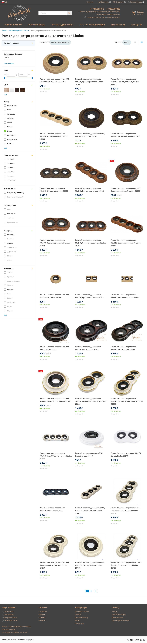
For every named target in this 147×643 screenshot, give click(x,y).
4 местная (10, 172)
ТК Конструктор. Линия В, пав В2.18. (108, 14)
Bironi (9, 110)
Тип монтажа (10, 189)
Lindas (7, 57)
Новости (90, 2)
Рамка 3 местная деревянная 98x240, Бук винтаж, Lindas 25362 (54, 189)
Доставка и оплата (82, 612)
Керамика (10, 234)
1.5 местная (11, 180)
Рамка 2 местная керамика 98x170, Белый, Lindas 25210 (126, 454)
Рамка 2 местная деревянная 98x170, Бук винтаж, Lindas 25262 (125, 135)
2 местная (10, 163)
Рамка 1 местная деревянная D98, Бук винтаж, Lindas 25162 (90, 135)
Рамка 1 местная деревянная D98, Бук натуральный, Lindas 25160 (54, 80)
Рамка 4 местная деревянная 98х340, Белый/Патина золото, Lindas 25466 (56, 456)
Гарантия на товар (81, 617)
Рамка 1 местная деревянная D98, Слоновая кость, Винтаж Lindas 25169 (90, 565)
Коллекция (9, 269)
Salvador (10, 118)
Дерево (10, 243)
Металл (10, 256)
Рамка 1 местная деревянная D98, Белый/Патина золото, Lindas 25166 (55, 400)
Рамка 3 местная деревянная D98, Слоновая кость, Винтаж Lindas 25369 (125, 510)
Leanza (9, 127)
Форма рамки (10, 205)
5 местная (10, 176)
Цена (6, 70)
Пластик (10, 239)
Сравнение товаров (119, 615)
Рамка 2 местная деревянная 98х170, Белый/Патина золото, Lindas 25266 (91, 401)
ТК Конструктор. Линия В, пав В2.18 (14, 632)
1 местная (10, 159)
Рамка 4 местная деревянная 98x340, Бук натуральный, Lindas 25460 (53, 136)
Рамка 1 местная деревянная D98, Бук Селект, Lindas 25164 (54, 296)
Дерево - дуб (11, 251)
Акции (77, 620)
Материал (8, 231)
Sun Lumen (11, 114)
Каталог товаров (11, 43)
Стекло (9, 260)
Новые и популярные (59, 42)
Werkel (9, 122)
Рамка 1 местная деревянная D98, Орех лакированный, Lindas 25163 (125, 189)
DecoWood (11, 135)
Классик (10, 289)
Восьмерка (11, 214)
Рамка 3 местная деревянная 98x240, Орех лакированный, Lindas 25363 (90, 243)
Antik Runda (11, 302)
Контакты (41, 620)
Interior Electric (12, 139)
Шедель (10, 311)
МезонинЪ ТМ (12, 105)
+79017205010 (97, 9)
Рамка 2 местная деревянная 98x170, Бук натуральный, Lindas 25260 (89, 82)
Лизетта (10, 285)
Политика (41, 617)
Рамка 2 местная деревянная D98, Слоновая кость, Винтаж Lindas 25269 (54, 565)
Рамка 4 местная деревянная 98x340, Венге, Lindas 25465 (52, 509)
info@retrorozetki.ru (113, 17)
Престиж (10, 277)
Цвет (6, 85)
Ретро (9, 306)
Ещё (5, 94)
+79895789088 (113, 9)
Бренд (6, 102)
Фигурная (10, 218)
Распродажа (79, 623)
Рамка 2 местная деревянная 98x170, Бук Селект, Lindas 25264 (89, 296)
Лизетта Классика (13, 281)
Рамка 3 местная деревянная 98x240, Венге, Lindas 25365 (123, 348)
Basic (9, 294)
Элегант (10, 272)
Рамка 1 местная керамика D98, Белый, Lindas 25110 (89, 454)
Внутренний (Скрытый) (15, 197)
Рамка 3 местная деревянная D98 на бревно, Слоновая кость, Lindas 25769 (127, 565)
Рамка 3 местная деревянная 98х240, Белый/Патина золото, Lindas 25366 (127, 401)
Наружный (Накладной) (15, 193)
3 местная (10, 167)
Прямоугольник (12, 222)
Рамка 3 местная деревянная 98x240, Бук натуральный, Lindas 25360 (125, 82)
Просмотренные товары (121, 620)
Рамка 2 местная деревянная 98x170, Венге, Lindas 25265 (88, 348)
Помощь (78, 615)
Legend (9, 298)
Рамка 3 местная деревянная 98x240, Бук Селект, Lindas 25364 (125, 296)
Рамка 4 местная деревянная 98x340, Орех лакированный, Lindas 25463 (126, 243)
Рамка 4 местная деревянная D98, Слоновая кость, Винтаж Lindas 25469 (90, 510)
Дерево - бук (11, 247)
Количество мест (11, 155)
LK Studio (10, 144)
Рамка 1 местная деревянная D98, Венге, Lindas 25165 (54, 348)
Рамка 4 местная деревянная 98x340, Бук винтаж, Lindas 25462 (89, 189)
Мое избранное (117, 617)
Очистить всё (9, 63)
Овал (9, 209)
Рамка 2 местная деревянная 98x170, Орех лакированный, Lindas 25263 (55, 243)
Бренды (114, 612)
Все (125, 42)
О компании (42, 612)
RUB (5, 2)
